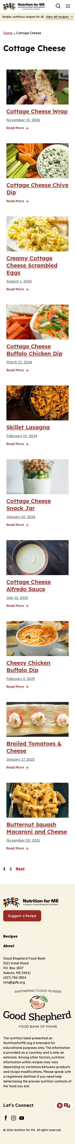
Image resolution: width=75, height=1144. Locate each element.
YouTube (21, 1117)
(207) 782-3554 (14, 978)
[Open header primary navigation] (68, 6)
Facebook (5, 1117)
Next (20, 868)
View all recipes (57, 17)
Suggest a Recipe (22, 916)
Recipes (10, 936)
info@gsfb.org (14, 982)
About (8, 946)
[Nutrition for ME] (24, 6)
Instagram (13, 1117)
